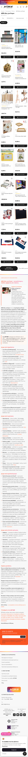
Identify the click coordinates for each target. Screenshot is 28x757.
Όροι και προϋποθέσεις (7, 664)
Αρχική (2, 11)
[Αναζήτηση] (17, 6)
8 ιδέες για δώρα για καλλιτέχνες (16, 289)
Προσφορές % (4, 615)
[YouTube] (21, 714)
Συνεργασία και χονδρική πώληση (9, 676)
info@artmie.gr (6, 704)
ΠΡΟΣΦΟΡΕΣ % (10, 18)
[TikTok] (24, 714)
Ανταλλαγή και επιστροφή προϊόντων (10, 659)
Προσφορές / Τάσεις (10, 11)
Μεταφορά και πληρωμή (7, 657)
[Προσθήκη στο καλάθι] (7, 57)
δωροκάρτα (18, 576)
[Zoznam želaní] (23, 7)
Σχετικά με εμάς (5, 673)
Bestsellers (10, 615)
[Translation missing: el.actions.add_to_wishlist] (12, 31)
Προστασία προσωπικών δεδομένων (10, 666)
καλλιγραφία (12, 619)
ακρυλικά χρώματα (5, 619)
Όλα (3, 18)
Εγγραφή (23, 636)
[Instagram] (17, 714)
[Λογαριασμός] (20, 6)
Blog (3, 682)
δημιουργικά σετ (14, 382)
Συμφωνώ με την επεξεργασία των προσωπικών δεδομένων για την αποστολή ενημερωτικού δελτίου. (12, 641)
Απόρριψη (4, 753)
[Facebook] (14, 714)
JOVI (6, 361)
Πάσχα (14, 464)
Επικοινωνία (4, 680)
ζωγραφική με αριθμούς (19, 614)
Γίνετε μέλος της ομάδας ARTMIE (9, 678)
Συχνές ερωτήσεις (6, 662)
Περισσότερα (5, 746)
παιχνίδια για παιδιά (19, 445)
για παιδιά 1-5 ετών (20, 354)
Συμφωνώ (13, 750)
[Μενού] (1, 6)
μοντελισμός (17, 619)
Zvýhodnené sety (20, 18)
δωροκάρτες (9, 526)
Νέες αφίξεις (15, 615)
